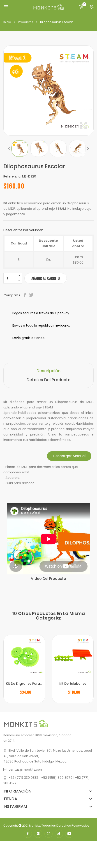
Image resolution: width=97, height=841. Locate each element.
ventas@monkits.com (26, 769)
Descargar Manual (69, 456)
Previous (9, 148)
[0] (81, 6)
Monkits (34, 825)
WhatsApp (48, 833)
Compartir (25, 295)
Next (88, 148)
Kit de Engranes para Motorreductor (24, 683)
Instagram (38, 833)
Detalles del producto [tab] (49, 379)
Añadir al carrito (45, 278)
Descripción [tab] (48, 370)
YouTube (69, 833)
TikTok (59, 833)
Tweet (32, 295)
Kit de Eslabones (72, 683)
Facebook (28, 833)
